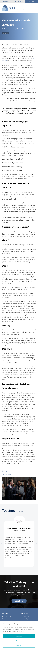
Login (32, 1)
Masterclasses (5, 619)
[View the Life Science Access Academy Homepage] (13, 10)
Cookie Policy (24, 621)
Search (7, 1)
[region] (19, 635)
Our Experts (5, 621)
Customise (19, 641)
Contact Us (20, 1)
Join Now (19, 601)
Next (36, 542)
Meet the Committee (7, 617)
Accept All (19, 636)
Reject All (19, 645)
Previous (1, 542)
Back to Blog (5, 16)
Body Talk (5, 33)
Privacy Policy (24, 619)
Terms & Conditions (25, 617)
